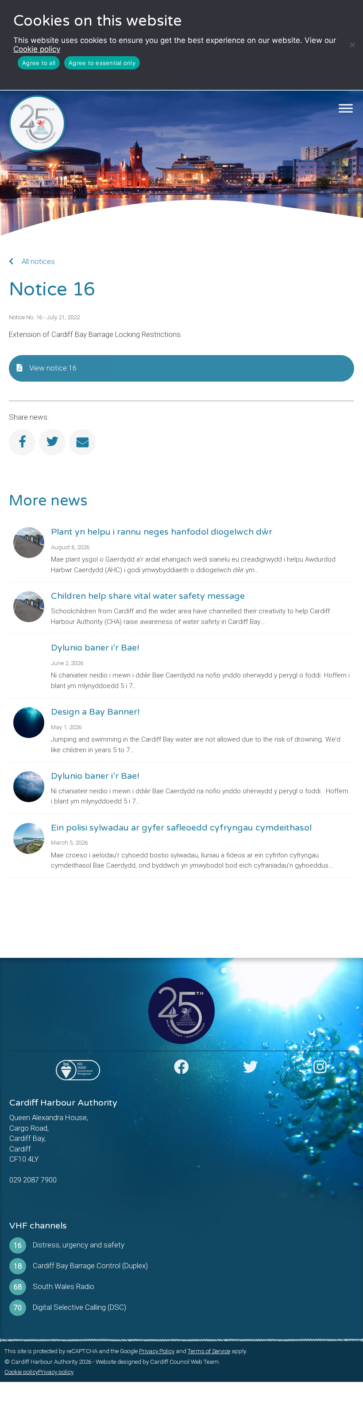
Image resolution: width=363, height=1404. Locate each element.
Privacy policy (55, 1372)
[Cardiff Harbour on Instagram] (319, 1069)
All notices (37, 261)
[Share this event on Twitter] (52, 442)
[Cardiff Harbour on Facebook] (181, 1069)
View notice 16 (53, 367)
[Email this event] (82, 442)
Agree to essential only (102, 62)
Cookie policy (36, 49)
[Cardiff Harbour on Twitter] (250, 1069)
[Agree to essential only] (352, 44)
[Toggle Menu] (346, 108)
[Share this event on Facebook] (22, 442)
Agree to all (38, 62)
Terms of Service (209, 1351)
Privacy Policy (156, 1351)
